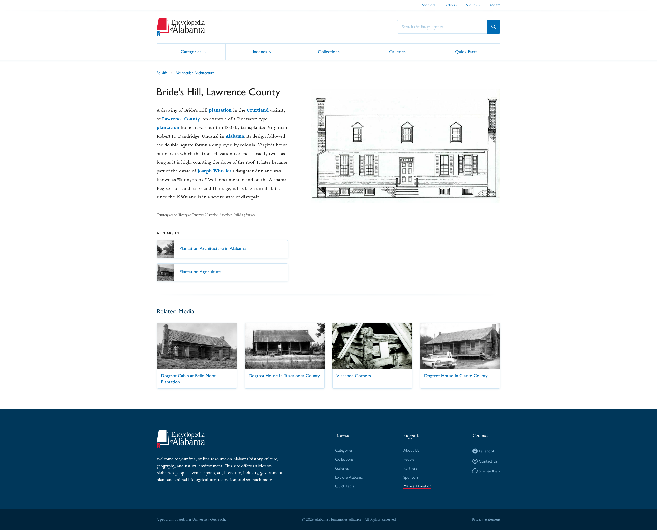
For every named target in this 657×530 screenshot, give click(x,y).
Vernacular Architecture (195, 72)
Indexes (260, 51)
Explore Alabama (349, 477)
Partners (450, 5)
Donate (494, 5)
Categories (191, 51)
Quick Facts (466, 51)
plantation (220, 110)
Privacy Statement (486, 519)
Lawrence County (181, 119)
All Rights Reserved (380, 519)
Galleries (397, 51)
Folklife (162, 72)
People (408, 459)
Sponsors (428, 5)
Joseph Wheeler (214, 171)
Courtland (258, 110)
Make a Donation (417, 485)
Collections (329, 51)
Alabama (235, 136)
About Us (473, 5)
